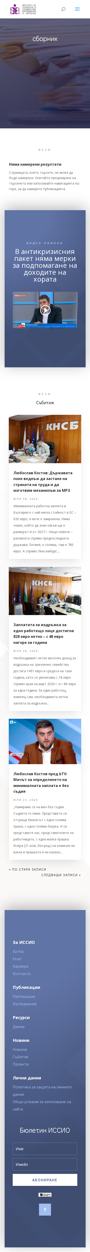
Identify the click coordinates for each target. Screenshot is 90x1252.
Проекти (21, 1064)
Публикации (24, 996)
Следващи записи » (61, 875)
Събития (20, 1056)
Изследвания (24, 1003)
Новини (20, 1049)
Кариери (20, 966)
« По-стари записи (27, 869)
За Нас (18, 951)
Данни (18, 1026)
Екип (17, 958)
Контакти (21, 973)
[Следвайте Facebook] (45, 1210)
